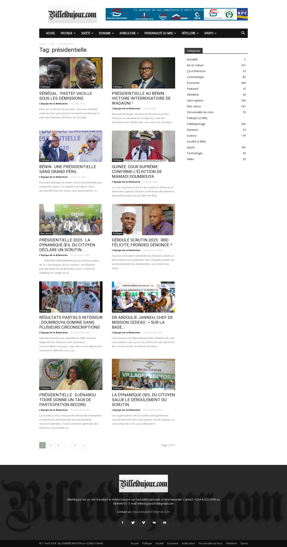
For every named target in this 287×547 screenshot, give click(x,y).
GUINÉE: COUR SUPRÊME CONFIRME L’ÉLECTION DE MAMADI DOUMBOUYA (137, 171)
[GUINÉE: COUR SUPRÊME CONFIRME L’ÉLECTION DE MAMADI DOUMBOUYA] (143, 146)
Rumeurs (192, 130)
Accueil (50, 33)
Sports (208, 33)
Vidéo (190, 159)
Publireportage (196, 124)
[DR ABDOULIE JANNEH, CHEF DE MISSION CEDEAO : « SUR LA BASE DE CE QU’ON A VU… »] (143, 297)
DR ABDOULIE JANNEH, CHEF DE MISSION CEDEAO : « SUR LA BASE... (142, 322)
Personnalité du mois (158, 33)
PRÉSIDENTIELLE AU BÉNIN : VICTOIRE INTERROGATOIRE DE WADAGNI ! (141, 98)
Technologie (194, 153)
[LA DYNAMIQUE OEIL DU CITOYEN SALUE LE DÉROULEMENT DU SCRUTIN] (143, 374)
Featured (192, 89)
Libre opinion (195, 100)
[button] (243, 33)
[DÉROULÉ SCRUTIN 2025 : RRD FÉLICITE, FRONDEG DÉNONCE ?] (143, 219)
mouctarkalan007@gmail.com (151, 512)
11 (75, 445)
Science (191, 135)
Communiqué (195, 77)
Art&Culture (127, 33)
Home (42, 44)
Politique (66, 33)
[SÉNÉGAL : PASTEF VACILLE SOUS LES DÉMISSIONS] (70, 73)
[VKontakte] (154, 523)
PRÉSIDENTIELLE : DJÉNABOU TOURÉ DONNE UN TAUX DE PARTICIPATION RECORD (67, 400)
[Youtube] (164, 523)
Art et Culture (195, 65)
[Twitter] (133, 523)
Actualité (192, 59)
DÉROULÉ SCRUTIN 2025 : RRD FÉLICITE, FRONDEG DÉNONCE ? (143, 242)
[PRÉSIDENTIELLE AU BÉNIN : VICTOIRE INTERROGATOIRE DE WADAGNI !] (143, 73)
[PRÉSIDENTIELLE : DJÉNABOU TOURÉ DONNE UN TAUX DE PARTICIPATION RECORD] (70, 374)
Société (85, 33)
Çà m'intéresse (196, 71)
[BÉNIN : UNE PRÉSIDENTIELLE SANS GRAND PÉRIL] (70, 146)
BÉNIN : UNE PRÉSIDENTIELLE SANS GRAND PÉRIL (67, 169)
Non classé (46, 233)
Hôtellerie (188, 33)
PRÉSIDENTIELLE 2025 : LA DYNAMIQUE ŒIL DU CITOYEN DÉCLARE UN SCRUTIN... (67, 245)
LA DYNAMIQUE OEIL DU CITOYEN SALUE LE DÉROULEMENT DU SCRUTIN (143, 400)
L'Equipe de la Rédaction (53, 103)
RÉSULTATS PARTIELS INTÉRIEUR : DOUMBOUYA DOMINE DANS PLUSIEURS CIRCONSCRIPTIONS (70, 322)
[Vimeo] (143, 523)
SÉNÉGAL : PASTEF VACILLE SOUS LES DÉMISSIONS (65, 96)
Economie (105, 33)
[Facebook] (122, 523)
